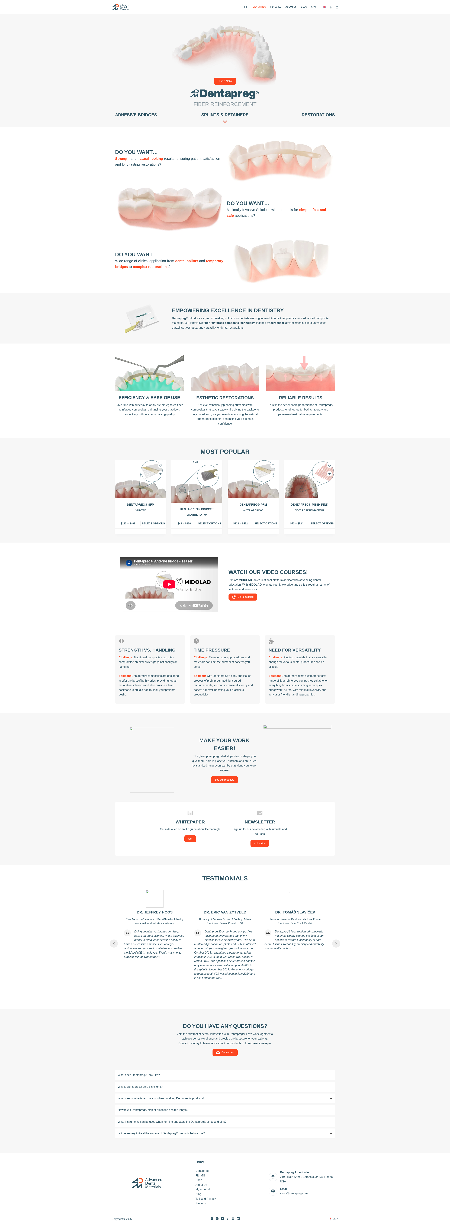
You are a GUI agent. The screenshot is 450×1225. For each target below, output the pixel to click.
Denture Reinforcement (309, 510)
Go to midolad (245, 596)
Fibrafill (275, 7)
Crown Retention (197, 515)
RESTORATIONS (318, 114)
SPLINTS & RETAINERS (225, 114)
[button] (324, 7)
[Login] (331, 7)
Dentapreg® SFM (140, 504)
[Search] (245, 7)
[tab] (225, 1075)
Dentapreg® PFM (253, 504)
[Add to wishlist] (160, 465)
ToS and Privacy (205, 1198)
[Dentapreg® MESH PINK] (309, 479)
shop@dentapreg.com (294, 1193)
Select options (153, 523)
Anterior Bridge (253, 510)
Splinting (140, 510)
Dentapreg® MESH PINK (309, 504)
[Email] (233, 1218)
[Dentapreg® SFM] (140, 479)
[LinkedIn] (238, 1218)
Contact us (227, 1052)
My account (202, 1189)
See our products (224, 779)
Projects (200, 1203)
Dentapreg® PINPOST (197, 509)
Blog (304, 7)
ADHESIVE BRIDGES (136, 114)
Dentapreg (259, 7)
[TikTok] (227, 1218)
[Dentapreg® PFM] (253, 479)
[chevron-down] (225, 121)
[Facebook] (212, 1218)
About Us (291, 7)
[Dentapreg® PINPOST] (196, 483)
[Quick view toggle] (160, 473)
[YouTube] (222, 1218)
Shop (314, 7)
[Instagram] (217, 1218)
